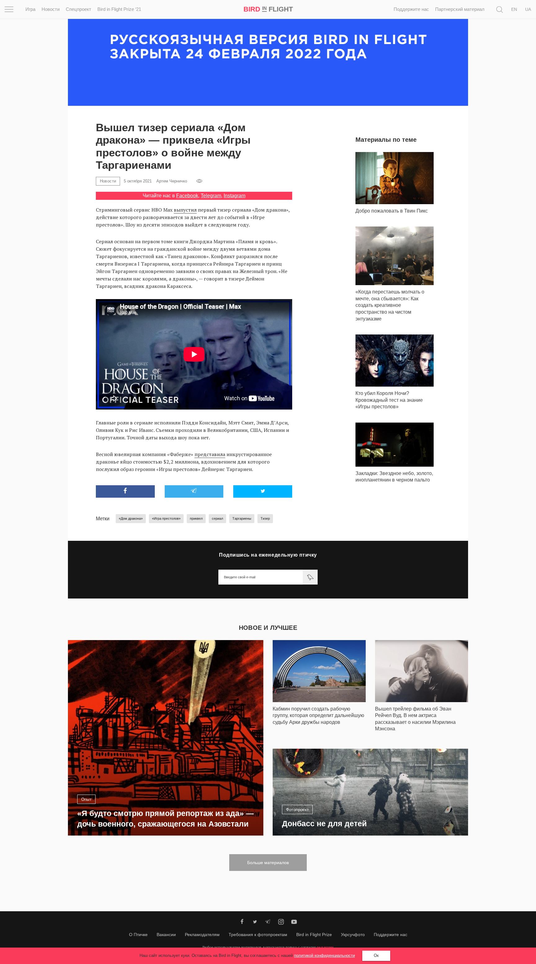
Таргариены (241, 518)
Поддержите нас (411, 9)
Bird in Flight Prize (314, 934)
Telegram (211, 195)
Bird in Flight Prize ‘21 (119, 9)
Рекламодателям (202, 934)
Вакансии (166, 934)
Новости (51, 9)
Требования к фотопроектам (258, 934)
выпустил (185, 209)
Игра (30, 9)
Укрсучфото (353, 934)
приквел (196, 518)
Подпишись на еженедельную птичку (268, 555)
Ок (376, 955)
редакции (325, 947)
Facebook (187, 195)
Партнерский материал (460, 9)
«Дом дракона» (131, 518)
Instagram (234, 195)
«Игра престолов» (166, 518)
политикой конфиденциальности (324, 955)
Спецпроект (78, 9)
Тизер (265, 518)
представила (209, 454)
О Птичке (138, 934)
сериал (217, 518)
